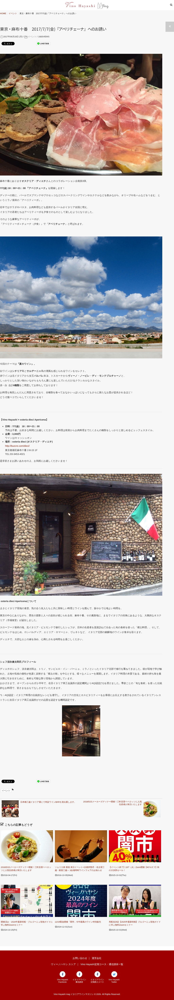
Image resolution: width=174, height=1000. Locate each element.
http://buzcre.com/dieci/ (17, 446)
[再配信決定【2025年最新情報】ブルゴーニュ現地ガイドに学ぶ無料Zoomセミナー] (135, 901)
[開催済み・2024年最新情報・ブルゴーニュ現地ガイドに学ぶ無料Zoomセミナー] (27, 901)
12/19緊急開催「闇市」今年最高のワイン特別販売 (78, 922)
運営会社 (96, 958)
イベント (32, 36)
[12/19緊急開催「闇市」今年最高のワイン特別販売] (81, 901)
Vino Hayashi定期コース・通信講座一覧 (102, 964)
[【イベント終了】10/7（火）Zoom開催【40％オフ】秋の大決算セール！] (135, 846)
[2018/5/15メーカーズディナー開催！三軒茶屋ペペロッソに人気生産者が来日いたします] (27, 846)
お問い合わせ (80, 958)
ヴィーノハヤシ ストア (63, 964)
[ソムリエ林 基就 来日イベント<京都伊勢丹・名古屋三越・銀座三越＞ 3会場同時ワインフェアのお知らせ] (81, 846)
